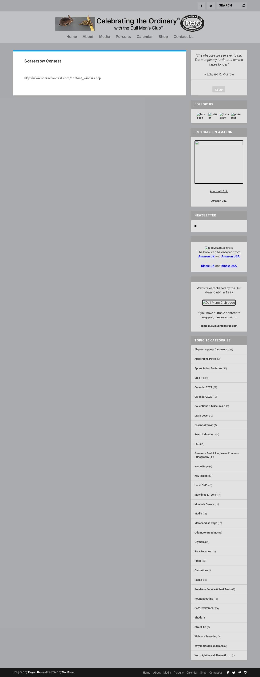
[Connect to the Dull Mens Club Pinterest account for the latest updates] (236, 116)
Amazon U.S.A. (219, 191)
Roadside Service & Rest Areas (213, 589)
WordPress (68, 672)
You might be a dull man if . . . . (213, 655)
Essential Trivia (204, 425)
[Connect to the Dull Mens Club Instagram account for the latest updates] (224, 116)
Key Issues (201, 475)
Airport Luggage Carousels (211, 349)
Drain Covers (202, 415)
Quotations (201, 570)
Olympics (200, 541)
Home (71, 37)
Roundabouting (204, 598)
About (88, 37)
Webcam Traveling (206, 636)
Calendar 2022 (203, 396)
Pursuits (123, 37)
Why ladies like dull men (209, 645)
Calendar (145, 37)
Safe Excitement (205, 608)
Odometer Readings (207, 532)
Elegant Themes (37, 672)
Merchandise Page (206, 523)
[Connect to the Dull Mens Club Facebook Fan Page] (202, 116)
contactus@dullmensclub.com (219, 325)
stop (217, 90)
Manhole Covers (204, 504)
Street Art (200, 627)
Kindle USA (229, 266)
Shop (163, 37)
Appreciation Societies (208, 368)
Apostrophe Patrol (206, 358)
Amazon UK (206, 256)
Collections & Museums (209, 406)
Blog (197, 377)
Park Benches (203, 551)
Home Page (202, 466)
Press (198, 560)
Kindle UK (208, 266)
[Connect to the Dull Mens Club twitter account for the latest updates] (213, 116)
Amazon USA (230, 256)
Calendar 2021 (203, 387)
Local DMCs (202, 485)
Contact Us (184, 37)
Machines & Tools (205, 494)
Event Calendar (204, 434)
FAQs (198, 443)
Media (104, 37)
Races (198, 579)
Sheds (198, 617)
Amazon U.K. (219, 200)
